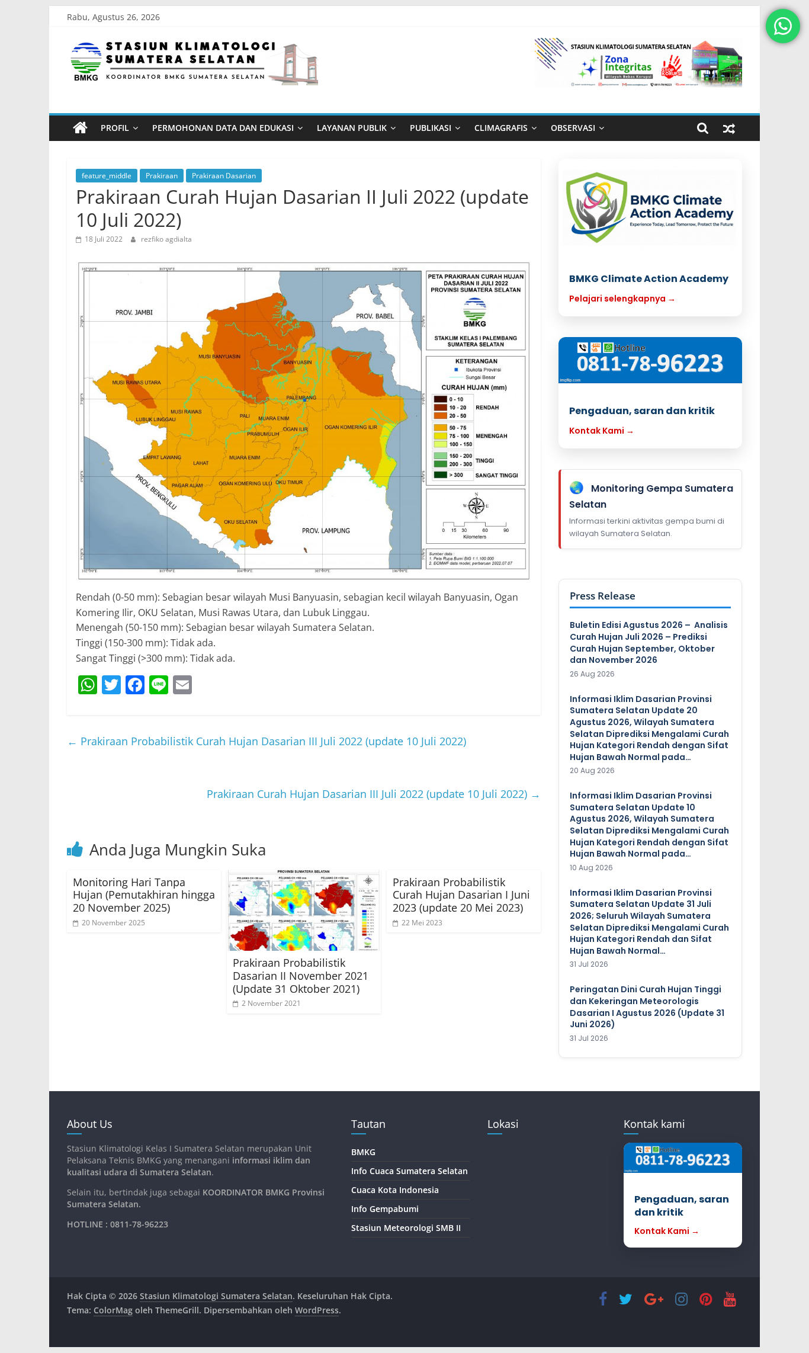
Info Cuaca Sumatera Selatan (409, 1170)
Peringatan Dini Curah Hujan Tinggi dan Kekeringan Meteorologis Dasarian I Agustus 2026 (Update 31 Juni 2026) (647, 1007)
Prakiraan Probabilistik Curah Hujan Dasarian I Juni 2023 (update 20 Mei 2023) (461, 895)
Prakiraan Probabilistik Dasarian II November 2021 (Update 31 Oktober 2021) (300, 975)
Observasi (573, 127)
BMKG (363, 1152)
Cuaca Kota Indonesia (395, 1189)
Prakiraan (162, 176)
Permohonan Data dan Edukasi (223, 127)
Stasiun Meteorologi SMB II (406, 1227)
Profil (115, 127)
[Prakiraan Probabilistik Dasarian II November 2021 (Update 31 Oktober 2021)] (304, 910)
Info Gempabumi (385, 1208)
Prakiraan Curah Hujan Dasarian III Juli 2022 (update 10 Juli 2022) (374, 794)
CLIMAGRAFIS (501, 127)
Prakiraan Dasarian (224, 176)
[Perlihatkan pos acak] (729, 128)
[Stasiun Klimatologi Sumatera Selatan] (80, 128)
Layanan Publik (352, 127)
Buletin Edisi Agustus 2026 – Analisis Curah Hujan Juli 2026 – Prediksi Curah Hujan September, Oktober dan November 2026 (649, 643)
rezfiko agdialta (166, 239)
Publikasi (430, 127)
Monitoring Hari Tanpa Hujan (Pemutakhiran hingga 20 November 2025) (144, 895)
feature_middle (106, 176)
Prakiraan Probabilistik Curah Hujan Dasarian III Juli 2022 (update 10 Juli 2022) (266, 741)
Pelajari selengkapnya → (622, 298)
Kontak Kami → (601, 431)
